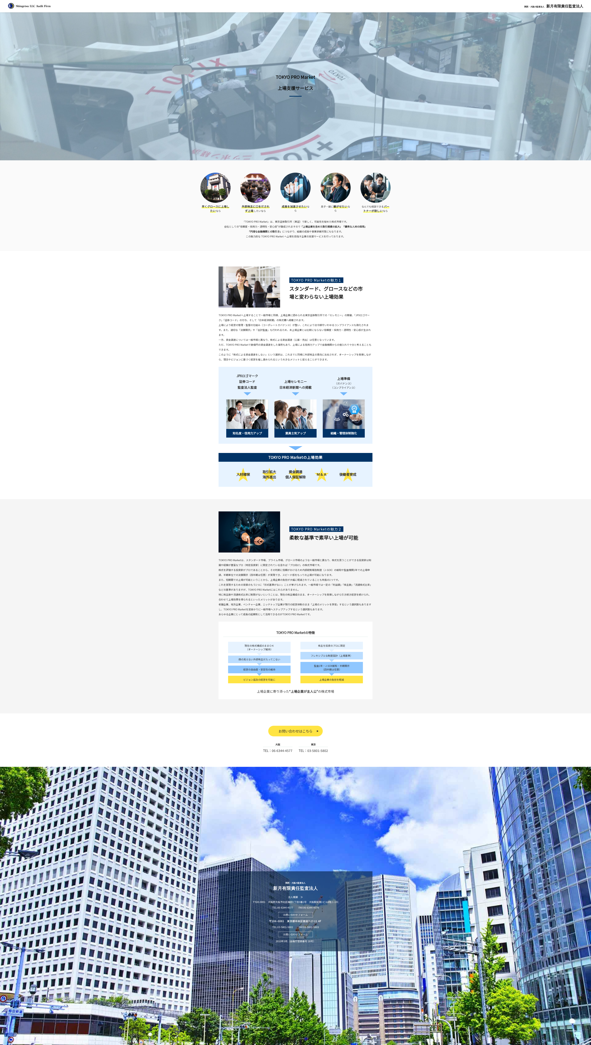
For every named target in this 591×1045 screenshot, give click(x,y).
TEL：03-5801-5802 (313, 750)
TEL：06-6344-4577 (277, 750)
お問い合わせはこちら (295, 731)
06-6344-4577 (285, 907)
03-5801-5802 (285, 927)
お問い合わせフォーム (295, 915)
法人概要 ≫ (295, 897)
